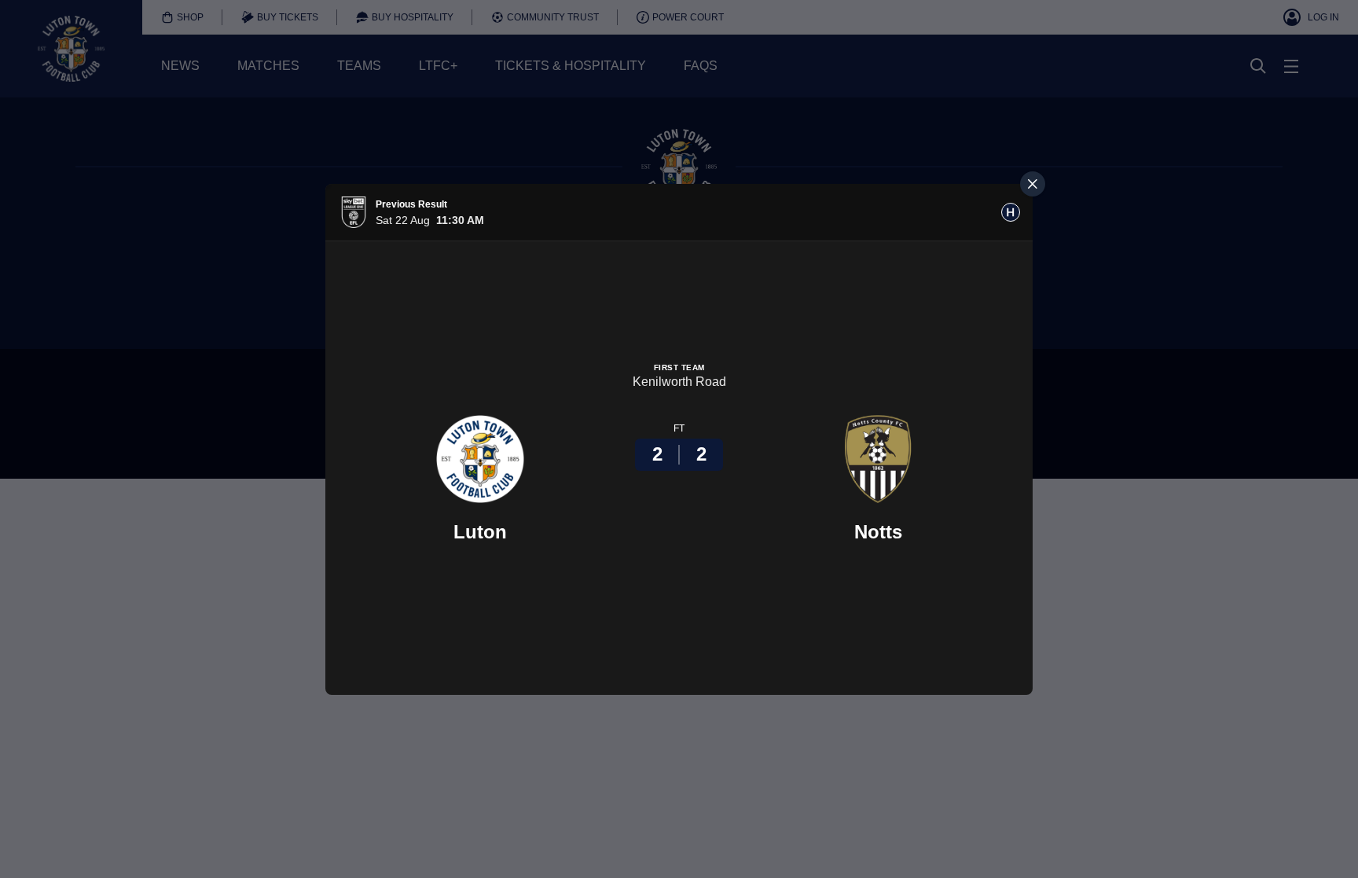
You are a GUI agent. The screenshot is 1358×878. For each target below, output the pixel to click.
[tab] (1010, 212)
